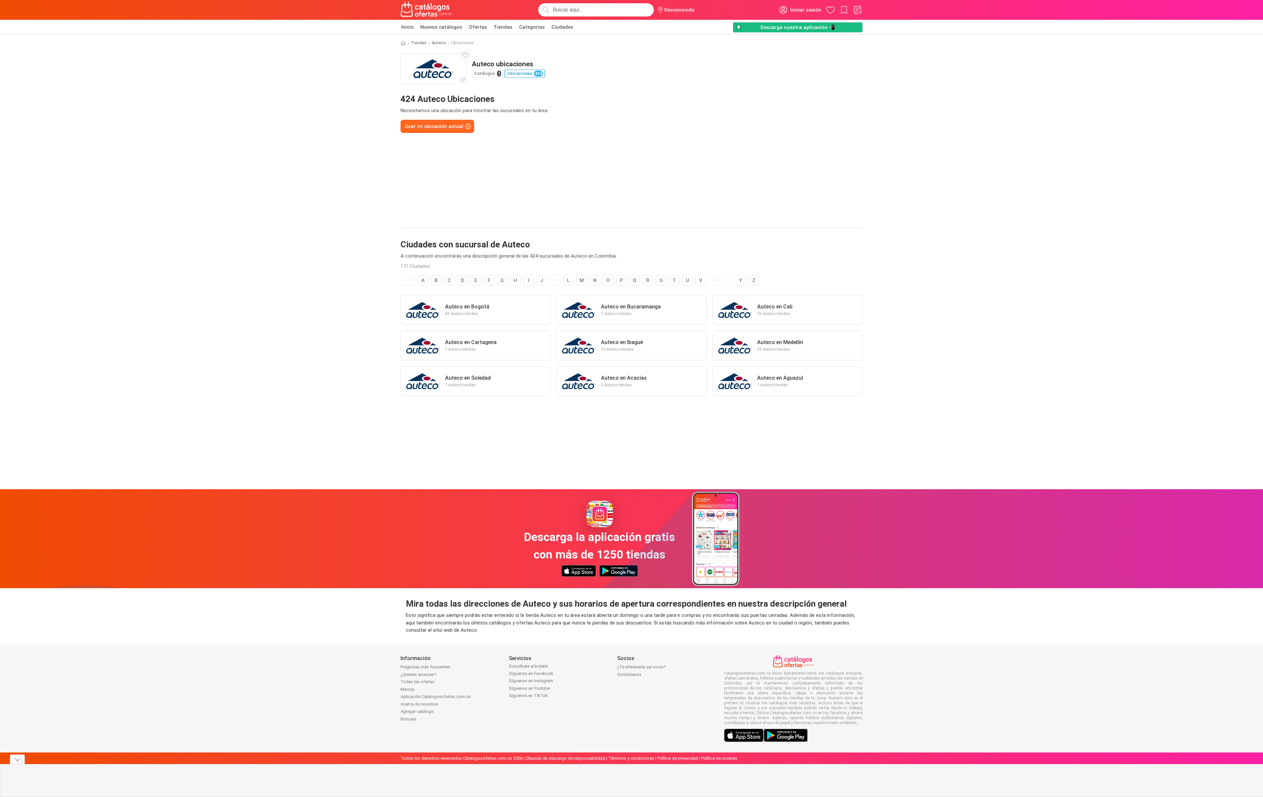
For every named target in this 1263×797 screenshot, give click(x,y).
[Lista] (857, 10)
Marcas (408, 689)
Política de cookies (719, 758)
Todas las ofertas (418, 681)
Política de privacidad (677, 758)
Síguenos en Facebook (531, 673)
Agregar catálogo (417, 711)
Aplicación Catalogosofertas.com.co (436, 696)
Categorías (532, 27)
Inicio (407, 27)
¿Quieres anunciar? (419, 674)
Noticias (408, 719)
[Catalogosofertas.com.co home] (426, 10)
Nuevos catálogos (441, 27)
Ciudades (562, 27)
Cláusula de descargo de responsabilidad (565, 758)
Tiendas (503, 27)
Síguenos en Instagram (531, 680)
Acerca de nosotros (419, 704)
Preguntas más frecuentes (425, 666)
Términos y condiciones (631, 758)
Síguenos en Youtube (529, 688)
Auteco (439, 43)
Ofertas (478, 27)
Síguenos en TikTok (528, 695)
